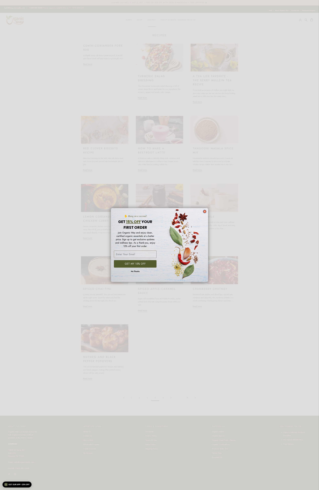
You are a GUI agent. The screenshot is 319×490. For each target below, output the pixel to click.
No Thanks (135, 271)
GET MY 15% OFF (135, 264)
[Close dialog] (204, 211)
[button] (17, 485)
